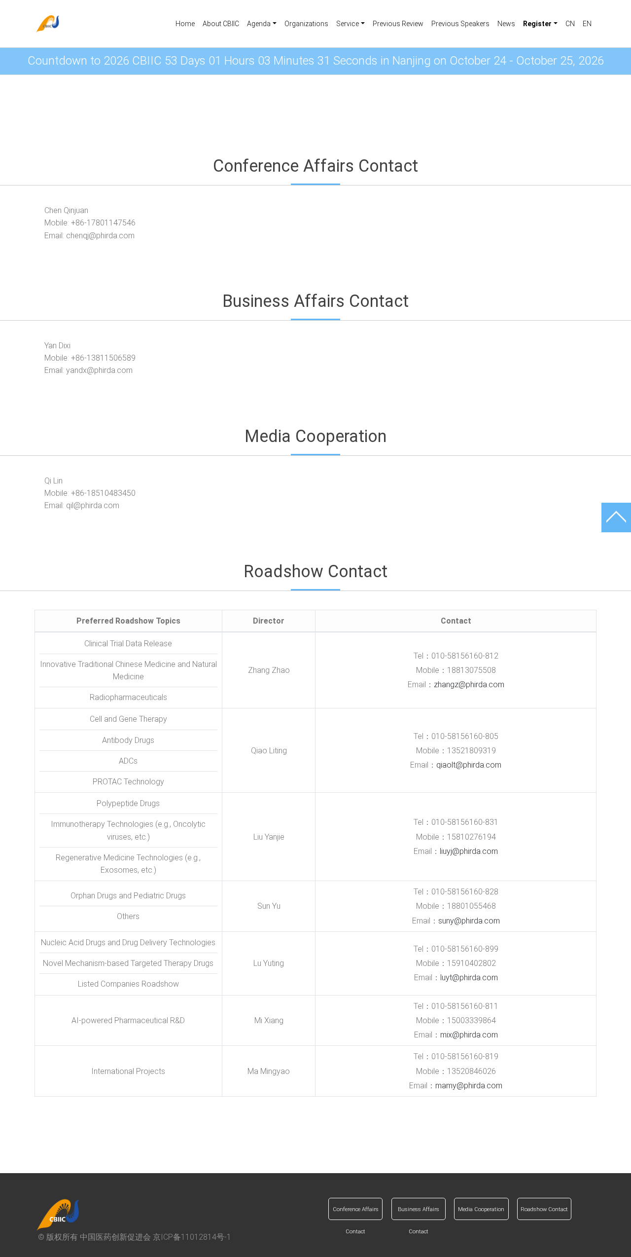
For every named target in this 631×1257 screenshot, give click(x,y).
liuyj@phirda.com (469, 851)
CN (570, 24)
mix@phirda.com (469, 1034)
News (506, 24)
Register (315, 1149)
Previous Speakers (460, 24)
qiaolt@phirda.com (468, 765)
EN (587, 24)
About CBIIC (221, 24)
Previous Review (398, 24)
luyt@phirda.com (469, 977)
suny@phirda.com (469, 920)
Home (185, 24)
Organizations (306, 24)
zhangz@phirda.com (469, 684)
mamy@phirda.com (468, 1085)
